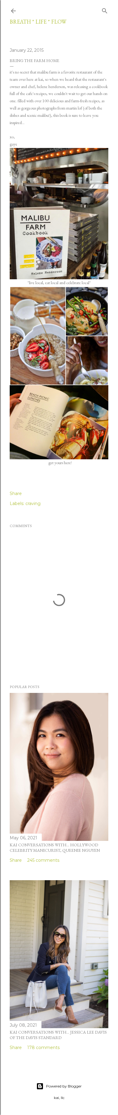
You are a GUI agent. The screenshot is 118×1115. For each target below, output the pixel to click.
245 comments (43, 860)
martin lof (74, 108)
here (67, 462)
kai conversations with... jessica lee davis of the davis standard (58, 1034)
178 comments (43, 1047)
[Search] (104, 10)
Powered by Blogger (64, 1086)
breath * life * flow (38, 21)
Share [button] (16, 493)
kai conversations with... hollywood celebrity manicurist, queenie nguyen (55, 847)
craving (33, 503)
